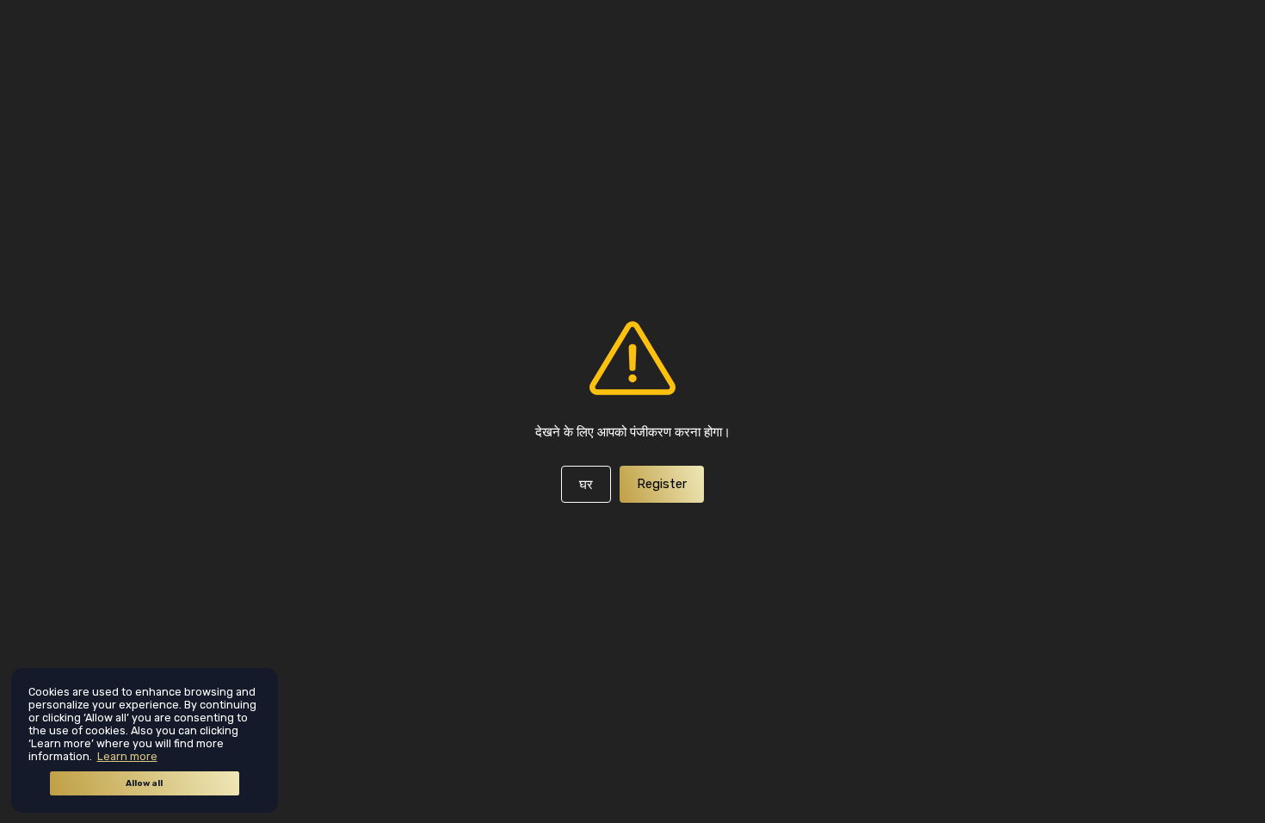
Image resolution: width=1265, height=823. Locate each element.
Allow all (144, 783)
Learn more (127, 756)
